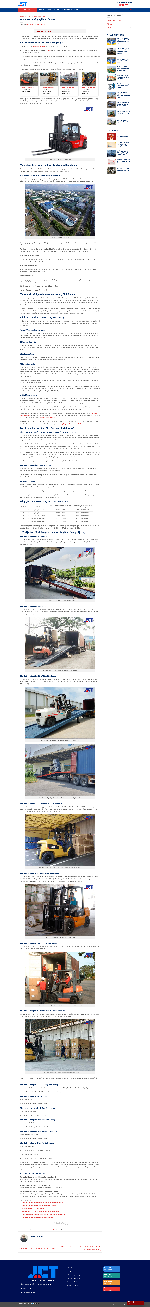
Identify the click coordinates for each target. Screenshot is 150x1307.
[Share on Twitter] (57, 1223)
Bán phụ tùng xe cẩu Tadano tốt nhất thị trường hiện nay (123, 104)
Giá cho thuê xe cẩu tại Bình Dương (33, 1208)
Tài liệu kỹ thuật (67, 9)
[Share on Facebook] (54, 1223)
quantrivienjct (40, 24)
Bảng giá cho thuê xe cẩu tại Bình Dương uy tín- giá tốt (39, 1205)
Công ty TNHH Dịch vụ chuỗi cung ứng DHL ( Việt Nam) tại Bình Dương (43, 1214)
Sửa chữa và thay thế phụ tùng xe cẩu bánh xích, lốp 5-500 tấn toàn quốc (123, 51)
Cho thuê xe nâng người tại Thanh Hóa (123, 121)
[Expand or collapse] (84, 31)
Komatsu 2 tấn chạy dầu (48, 87)
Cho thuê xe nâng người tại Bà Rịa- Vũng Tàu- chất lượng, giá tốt (123, 95)
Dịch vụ (41, 9)
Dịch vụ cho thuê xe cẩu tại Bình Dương (73, 424)
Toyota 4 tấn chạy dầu (68, 87)
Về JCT (76, 9)
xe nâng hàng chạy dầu (47, 417)
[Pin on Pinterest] (63, 1223)
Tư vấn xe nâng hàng (39, 16)
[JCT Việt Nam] (22, 4)
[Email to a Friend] (60, 1223)
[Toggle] (131, 24)
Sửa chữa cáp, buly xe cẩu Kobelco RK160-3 (123, 112)
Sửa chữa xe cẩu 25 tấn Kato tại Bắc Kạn (123, 169)
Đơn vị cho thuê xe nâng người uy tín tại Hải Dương (37, 1217)
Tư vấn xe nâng (29, 16)
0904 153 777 (122, 5)
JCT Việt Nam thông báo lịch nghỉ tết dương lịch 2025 (123, 144)
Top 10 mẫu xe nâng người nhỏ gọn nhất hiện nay (123, 85)
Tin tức (49, 9)
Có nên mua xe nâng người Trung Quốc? (123, 60)
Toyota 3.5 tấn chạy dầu (88, 87)
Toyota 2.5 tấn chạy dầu (28, 87)
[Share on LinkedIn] (66, 1223)
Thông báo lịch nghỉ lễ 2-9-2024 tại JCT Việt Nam (123, 161)
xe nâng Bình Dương (39, 46)
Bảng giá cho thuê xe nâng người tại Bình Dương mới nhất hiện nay (42, 1202)
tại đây (66, 1229)
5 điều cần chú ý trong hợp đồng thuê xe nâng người (123, 68)
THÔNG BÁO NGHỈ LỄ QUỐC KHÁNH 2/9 (123, 135)
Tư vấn (56, 9)
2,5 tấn (49, 50)
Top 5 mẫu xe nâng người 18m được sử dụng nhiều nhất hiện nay (123, 41)
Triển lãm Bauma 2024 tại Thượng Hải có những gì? (123, 152)
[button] (27, 10)
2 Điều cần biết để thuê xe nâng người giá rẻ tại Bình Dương (40, 1211)
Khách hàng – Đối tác (114, 20)
